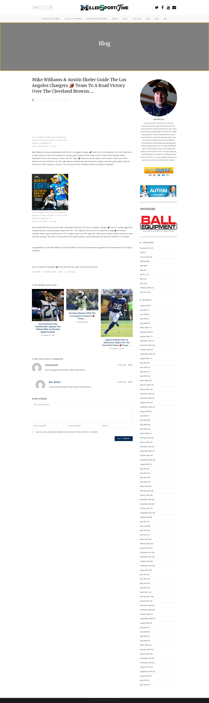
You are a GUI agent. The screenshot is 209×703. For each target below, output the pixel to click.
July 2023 (143, 469)
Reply (130, 365)
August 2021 (144, 570)
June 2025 (143, 367)
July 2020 (143, 627)
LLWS (142, 252)
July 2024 (143, 416)
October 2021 (145, 561)
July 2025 (143, 363)
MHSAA (142, 261)
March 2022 (144, 539)
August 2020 (144, 623)
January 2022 (144, 548)
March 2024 (144, 433)
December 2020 (145, 605)
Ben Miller (37, 272)
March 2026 (144, 327)
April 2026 (143, 323)
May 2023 (143, 477)
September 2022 (146, 513)
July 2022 (143, 521)
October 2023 (145, 455)
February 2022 (145, 543)
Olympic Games (146, 288)
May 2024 (143, 424)
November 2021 (146, 557)
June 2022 (143, 526)
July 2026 (143, 310)
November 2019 (146, 663)
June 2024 (143, 420)
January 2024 (144, 442)
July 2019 (143, 680)
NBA (141, 270)
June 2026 (143, 314)
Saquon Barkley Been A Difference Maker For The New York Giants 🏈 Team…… (116, 342)
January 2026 (144, 336)
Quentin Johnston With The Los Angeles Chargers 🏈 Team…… (82, 316)
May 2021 (143, 583)
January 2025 (144, 389)
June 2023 (143, 473)
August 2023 (144, 464)
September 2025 (146, 354)
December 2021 (145, 552)
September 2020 (146, 618)
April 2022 (143, 535)
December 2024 (145, 394)
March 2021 (144, 592)
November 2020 (146, 610)
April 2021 (143, 588)
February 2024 (145, 438)
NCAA (142, 274)
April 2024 (143, 429)
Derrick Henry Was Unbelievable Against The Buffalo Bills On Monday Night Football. (48, 328)
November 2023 (146, 451)
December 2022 (145, 499)
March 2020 (144, 645)
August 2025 (144, 358)
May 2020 (143, 636)
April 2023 (143, 482)
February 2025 (145, 385)
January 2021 (144, 601)
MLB (141, 266)
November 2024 (146, 398)
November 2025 (146, 345)
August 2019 (144, 676)
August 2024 (144, 411)
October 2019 (145, 667)
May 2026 (143, 319)
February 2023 (145, 491)
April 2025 (143, 376)
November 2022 (146, 504)
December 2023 (145, 447)
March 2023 (144, 486)
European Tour (145, 248)
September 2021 (146, 566)
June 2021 (143, 579)
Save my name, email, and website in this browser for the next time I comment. (67, 432)
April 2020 (143, 641)
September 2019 (146, 671)
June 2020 (143, 632)
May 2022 (143, 530)
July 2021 (143, 574)
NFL (61, 272)
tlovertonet (51, 365)
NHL (141, 283)
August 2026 (144, 305)
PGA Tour (143, 292)
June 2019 (143, 685)
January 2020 (144, 654)
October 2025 (145, 349)
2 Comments (70, 272)
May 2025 (143, 372)
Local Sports (144, 257)
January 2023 (144, 495)
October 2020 (145, 614)
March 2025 (144, 380)
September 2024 (146, 407)
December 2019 (145, 658)
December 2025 (145, 341)
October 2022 (145, 508)
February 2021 (145, 596)
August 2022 (144, 517)
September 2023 (146, 460)
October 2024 (145, 402)
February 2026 (145, 332)
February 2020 (145, 649)
